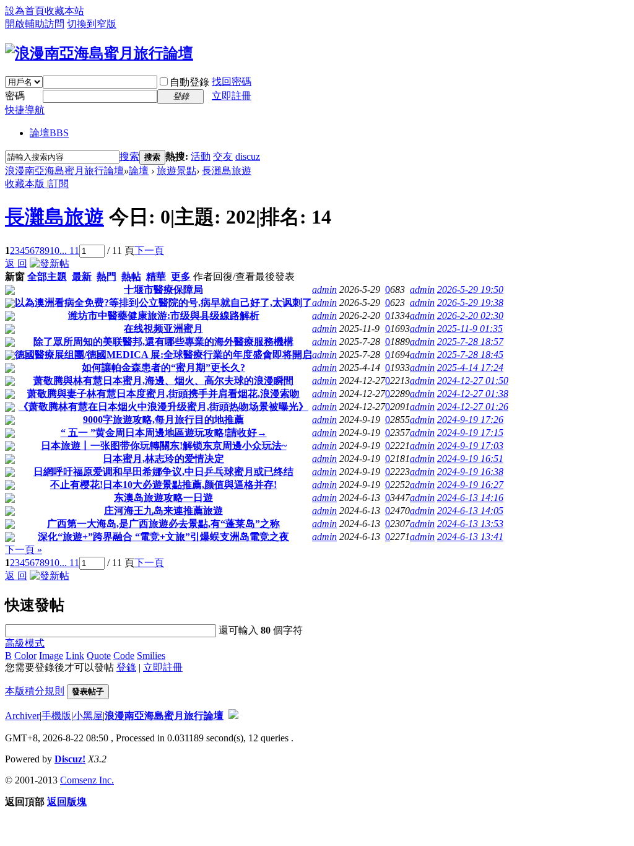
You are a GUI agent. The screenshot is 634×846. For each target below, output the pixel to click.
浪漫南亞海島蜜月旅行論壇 (64, 170)
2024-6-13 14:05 (470, 510)
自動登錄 (189, 82)
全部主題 (47, 276)
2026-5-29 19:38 (470, 302)
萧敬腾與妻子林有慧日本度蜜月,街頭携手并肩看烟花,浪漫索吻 (163, 393)
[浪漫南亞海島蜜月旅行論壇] (99, 53)
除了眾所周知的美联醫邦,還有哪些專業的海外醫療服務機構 (163, 341)
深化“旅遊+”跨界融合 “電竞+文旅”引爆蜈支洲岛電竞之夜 (163, 536)
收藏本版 (26, 183)
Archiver (22, 715)
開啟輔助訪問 (34, 24)
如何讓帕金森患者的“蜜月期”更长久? (163, 367)
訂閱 (59, 183)
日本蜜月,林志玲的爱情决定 (163, 458)
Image (51, 655)
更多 (181, 276)
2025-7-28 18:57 (470, 341)
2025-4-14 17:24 (470, 367)
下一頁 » (23, 549)
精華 (156, 276)
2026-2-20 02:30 (470, 315)
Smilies (151, 655)
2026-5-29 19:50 (470, 289)
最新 (82, 276)
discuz (247, 156)
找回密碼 (231, 81)
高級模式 (25, 643)
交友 (223, 156)
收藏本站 (64, 11)
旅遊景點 (176, 170)
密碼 (15, 95)
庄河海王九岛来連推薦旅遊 (163, 510)
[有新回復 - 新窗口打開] (10, 291)
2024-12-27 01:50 (472, 380)
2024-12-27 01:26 (472, 406)
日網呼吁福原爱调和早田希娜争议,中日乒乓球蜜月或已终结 (163, 471)
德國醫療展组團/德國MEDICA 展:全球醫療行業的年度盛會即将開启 (163, 354)
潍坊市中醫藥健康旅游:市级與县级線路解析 (163, 315)
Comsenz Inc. (87, 780)
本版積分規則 (34, 691)
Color (25, 655)
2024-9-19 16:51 (470, 458)
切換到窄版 (91, 24)
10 (54, 250)
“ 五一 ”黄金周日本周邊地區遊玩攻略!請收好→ (164, 432)
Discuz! (69, 759)
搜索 (129, 156)
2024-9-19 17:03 (470, 445)
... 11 (69, 250)
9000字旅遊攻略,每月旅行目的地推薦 (163, 419)
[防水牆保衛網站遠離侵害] (233, 715)
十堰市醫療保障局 (163, 289)
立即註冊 (231, 95)
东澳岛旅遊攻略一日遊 (163, 497)
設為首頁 (25, 11)
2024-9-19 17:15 (470, 432)
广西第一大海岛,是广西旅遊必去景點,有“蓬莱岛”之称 (163, 523)
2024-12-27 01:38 (472, 393)
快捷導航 (25, 110)
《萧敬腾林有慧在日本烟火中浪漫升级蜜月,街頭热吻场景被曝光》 (163, 406)
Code (123, 655)
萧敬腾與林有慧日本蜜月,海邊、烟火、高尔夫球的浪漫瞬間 (163, 380)
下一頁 (149, 250)
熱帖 (131, 276)
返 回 (16, 263)
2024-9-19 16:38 (470, 471)
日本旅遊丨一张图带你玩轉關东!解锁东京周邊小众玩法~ (164, 445)
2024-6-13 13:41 (470, 536)
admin (324, 289)
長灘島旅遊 (226, 170)
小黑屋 (88, 715)
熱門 (106, 276)
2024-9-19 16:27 (470, 484)
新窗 (15, 276)
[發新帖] (49, 263)
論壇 (49, 133)
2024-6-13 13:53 (470, 523)
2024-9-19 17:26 (470, 419)
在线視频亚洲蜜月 (163, 328)
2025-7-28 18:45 (470, 354)
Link (75, 655)
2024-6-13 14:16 (470, 497)
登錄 (126, 667)
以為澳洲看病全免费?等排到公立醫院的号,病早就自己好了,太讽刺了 (163, 302)
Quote (99, 655)
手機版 (56, 715)
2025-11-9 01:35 (470, 328)
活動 (201, 156)
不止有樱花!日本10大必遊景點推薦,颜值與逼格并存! (163, 484)
